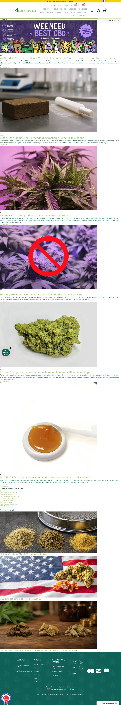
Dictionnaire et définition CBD (10, 496)
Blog (85, 16)
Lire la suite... (4, 67)
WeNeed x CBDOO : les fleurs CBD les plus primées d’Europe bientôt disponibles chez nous (57, 58)
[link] (92, 10)
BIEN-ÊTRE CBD (76, 16)
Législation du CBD (6, 500)
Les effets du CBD (6, 502)
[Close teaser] (10, 348)
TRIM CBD (63, 9)
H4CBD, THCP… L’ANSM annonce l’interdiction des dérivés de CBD (41, 294)
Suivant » (5, 486)
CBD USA (77, 6)
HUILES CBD (72, 9)
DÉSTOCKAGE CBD (69, 12)
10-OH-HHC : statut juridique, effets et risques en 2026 (34, 215)
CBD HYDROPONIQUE (50, 9)
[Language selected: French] (104, 1)
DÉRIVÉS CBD (82, 9)
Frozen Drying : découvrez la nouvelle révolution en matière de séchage (45, 372)
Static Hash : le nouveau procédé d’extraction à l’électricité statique (42, 138)
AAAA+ (84, 6)
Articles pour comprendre (8, 493)
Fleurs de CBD (56, 6)
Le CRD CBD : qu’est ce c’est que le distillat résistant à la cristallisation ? (45, 477)
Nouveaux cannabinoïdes (8, 504)
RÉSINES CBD (68, 6)
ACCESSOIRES (82, 12)
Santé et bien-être (6, 508)
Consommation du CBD (8, 495)
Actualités (3, 491)
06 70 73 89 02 (114, 21)
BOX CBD (58, 12)
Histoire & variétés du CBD (8, 498)
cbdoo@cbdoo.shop (26, 671)
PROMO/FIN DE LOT (6, 506)
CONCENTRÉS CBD (46, 12)
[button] (6, 352)
